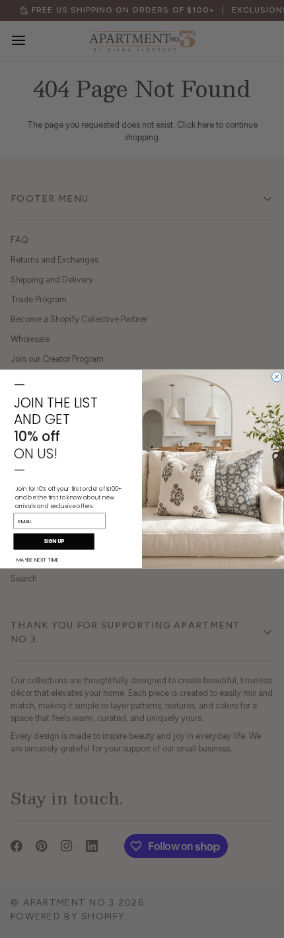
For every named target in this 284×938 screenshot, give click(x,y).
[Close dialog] (277, 377)
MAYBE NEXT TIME (38, 559)
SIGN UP (54, 541)
